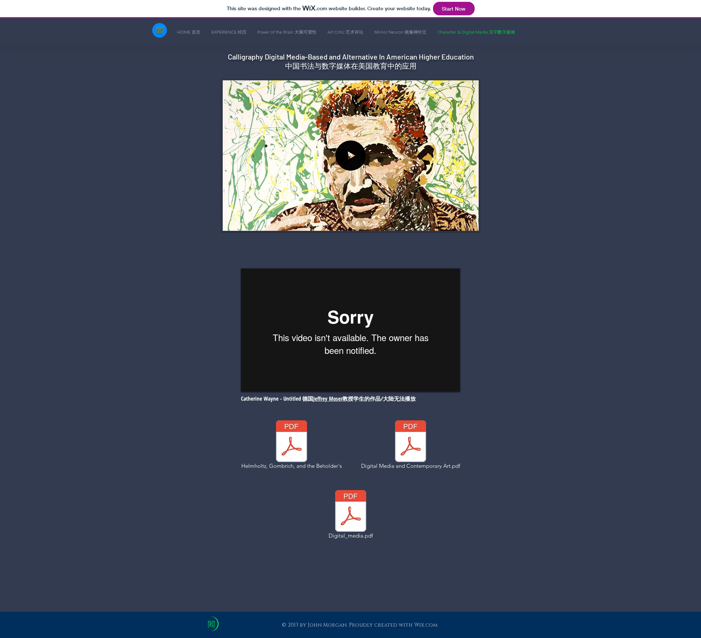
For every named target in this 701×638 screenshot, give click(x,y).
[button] (350, 222)
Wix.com (425, 625)
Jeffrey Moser (327, 398)
